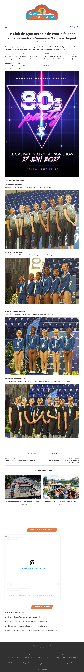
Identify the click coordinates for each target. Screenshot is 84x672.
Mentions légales (13, 657)
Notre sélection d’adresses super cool (32, 657)
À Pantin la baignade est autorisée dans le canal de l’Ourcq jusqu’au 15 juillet (31, 630)
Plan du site (49, 657)
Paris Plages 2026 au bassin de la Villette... (23, 502)
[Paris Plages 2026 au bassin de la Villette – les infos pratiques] (23, 487)
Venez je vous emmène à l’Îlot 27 (16, 612)
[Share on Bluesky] (56, 453)
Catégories (20, 655)
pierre (39, 42)
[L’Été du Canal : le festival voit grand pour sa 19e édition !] (61, 487)
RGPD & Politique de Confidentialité (66, 657)
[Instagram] (72, 27)
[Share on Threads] (54, 453)
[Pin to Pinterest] (52, 453)
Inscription (42, 655)
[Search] (78, 27)
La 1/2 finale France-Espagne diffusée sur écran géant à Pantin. (26, 626)
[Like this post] (45, 453)
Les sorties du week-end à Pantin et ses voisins (61, 655)
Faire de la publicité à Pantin (42, 660)
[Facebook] (70, 27)
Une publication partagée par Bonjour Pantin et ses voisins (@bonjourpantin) (32, 595)
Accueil (11, 655)
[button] (42, 509)
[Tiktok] (75, 27)
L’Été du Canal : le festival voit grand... (61, 502)
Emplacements (31, 655)
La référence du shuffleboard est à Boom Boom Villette (23, 617)
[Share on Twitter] (50, 453)
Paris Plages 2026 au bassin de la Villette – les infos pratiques (26, 621)
